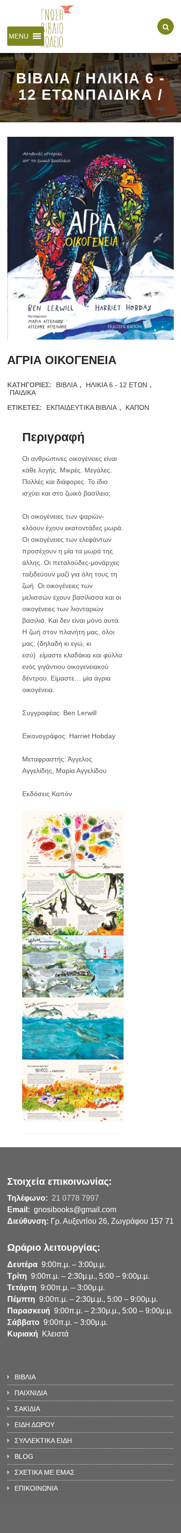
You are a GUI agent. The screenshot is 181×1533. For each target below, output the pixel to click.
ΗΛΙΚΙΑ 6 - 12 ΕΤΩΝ (116, 385)
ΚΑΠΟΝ (137, 407)
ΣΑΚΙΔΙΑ (27, 1409)
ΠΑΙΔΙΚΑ (23, 392)
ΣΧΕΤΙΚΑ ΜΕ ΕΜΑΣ (44, 1472)
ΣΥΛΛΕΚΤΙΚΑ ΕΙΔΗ (43, 1440)
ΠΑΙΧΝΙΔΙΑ (30, 1393)
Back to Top (141, 1521)
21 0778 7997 (75, 1198)
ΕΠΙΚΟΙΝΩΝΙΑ (36, 1488)
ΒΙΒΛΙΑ (66, 385)
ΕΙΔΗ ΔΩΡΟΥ (34, 1424)
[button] (18, 36)
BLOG (23, 1456)
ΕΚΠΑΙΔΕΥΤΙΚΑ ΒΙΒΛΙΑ (81, 407)
